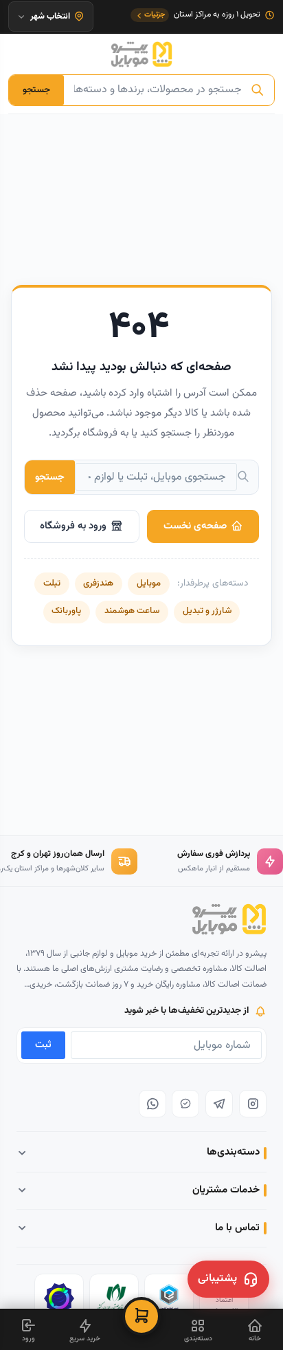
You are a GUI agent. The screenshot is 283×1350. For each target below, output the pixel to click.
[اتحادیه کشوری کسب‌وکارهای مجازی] (169, 1298)
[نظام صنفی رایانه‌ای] (114, 1298)
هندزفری (98, 583)
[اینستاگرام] (253, 1103)
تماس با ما (237, 1228)
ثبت (43, 1045)
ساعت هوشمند (131, 611)
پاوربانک (66, 611)
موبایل (149, 583)
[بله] (185, 1103)
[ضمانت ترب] (59, 1298)
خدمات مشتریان (226, 1190)
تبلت (51, 583)
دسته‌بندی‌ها (233, 1152)
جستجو (36, 90)
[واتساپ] (152, 1103)
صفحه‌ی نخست (195, 526)
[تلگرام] (219, 1103)
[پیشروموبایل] (141, 54)
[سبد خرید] (141, 1316)
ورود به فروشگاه (73, 526)
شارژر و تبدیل (207, 611)
